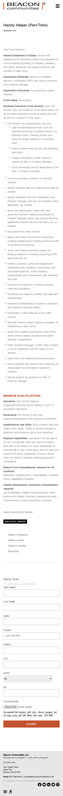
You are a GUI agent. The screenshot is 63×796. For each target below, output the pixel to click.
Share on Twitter (16, 540)
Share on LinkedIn (17, 546)
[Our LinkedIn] (49, 785)
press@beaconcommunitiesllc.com (39, 776)
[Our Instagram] (58, 785)
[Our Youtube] (44, 785)
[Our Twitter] (53, 785)
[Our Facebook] (39, 785)
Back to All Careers (15, 522)
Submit (31, 724)
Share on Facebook (18, 534)
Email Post (13, 551)
